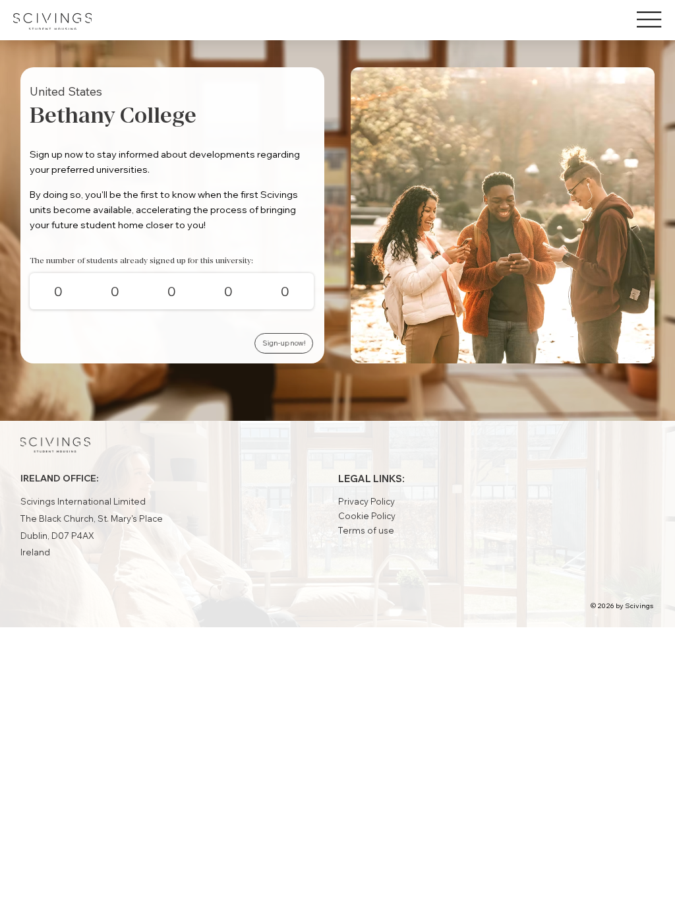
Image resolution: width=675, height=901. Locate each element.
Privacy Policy (366, 501)
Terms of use (366, 530)
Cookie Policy (367, 516)
